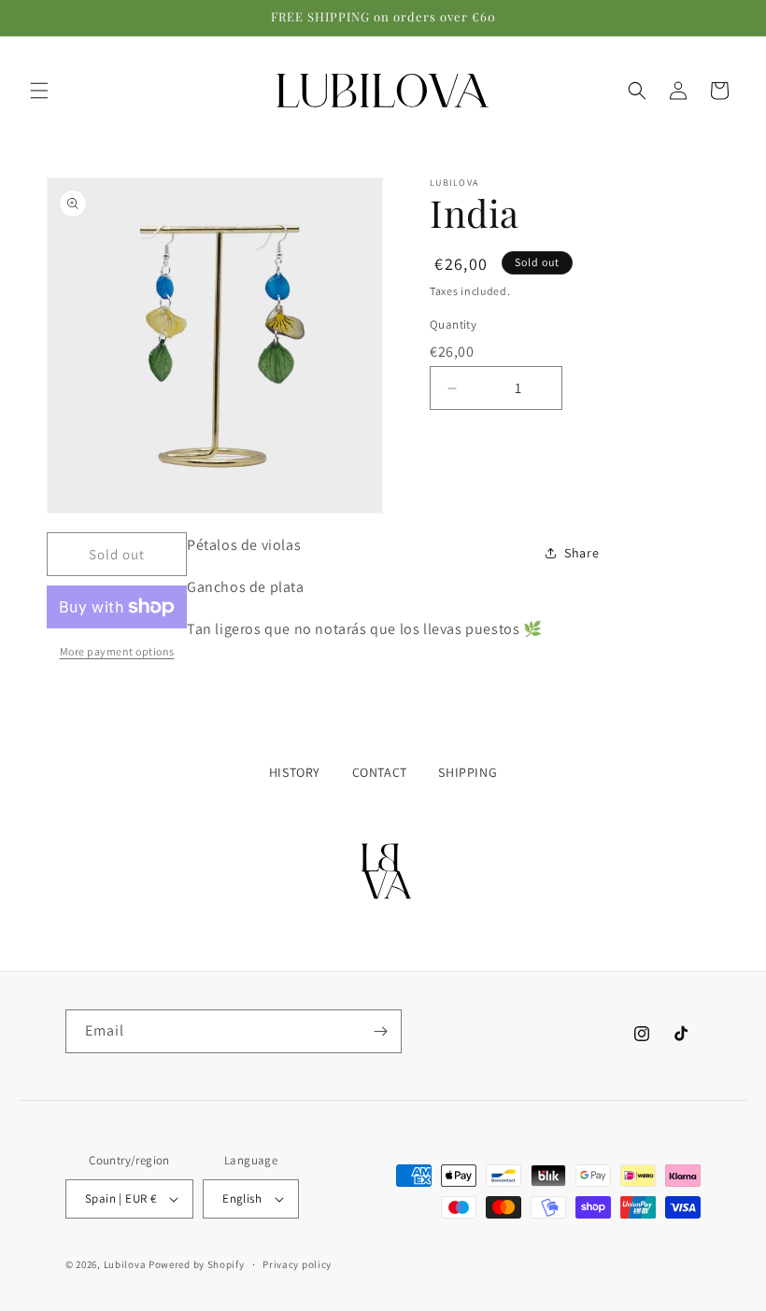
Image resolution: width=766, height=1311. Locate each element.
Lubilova (126, 1264)
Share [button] (581, 552)
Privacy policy (297, 1264)
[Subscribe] (380, 1031)
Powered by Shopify (197, 1264)
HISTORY (294, 772)
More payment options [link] (117, 651)
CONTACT (379, 772)
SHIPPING (467, 772)
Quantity (453, 324)
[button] (39, 90)
